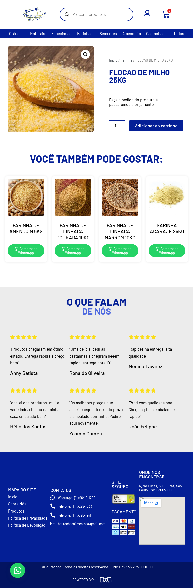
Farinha (126, 60)
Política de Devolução (26, 525)
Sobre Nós (17, 503)
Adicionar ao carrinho (156, 125)
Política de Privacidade (27, 518)
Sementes (108, 33)
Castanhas (155, 33)
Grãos (14, 33)
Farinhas (84, 33)
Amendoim (131, 33)
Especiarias (61, 33)
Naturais (37, 33)
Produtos (16, 511)
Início (113, 60)
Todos (178, 33)
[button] (85, 54)
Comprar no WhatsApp (28, 250)
